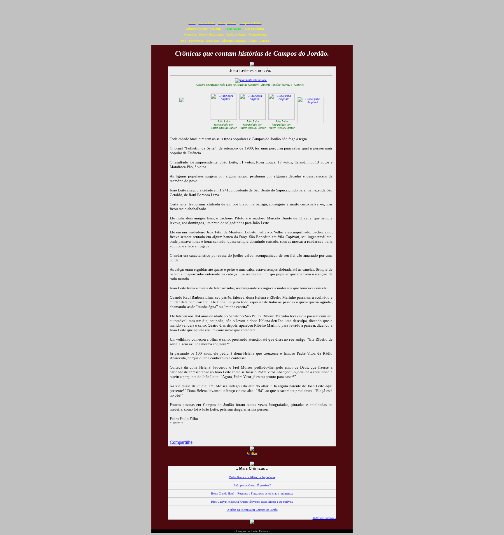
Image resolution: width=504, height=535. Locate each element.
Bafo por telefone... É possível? (252, 485)
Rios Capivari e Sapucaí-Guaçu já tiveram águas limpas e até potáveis (252, 501)
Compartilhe (181, 442)
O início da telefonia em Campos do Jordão (252, 509)
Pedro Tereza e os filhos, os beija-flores (252, 477)
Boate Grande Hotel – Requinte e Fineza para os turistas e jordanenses (252, 493)
